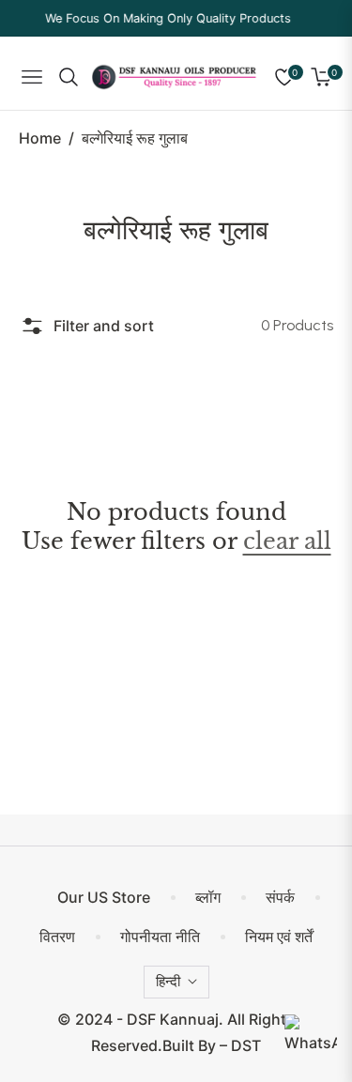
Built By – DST (211, 1045)
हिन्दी (168, 981)
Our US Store (103, 897)
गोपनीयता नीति (160, 936)
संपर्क (280, 897)
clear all (287, 541)
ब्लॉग (208, 897)
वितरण (57, 936)
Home (40, 138)
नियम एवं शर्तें (279, 936)
